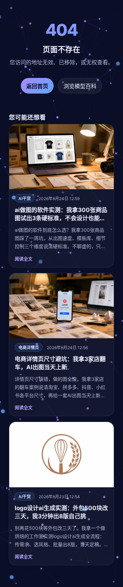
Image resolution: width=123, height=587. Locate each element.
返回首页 (37, 86)
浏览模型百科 (80, 86)
